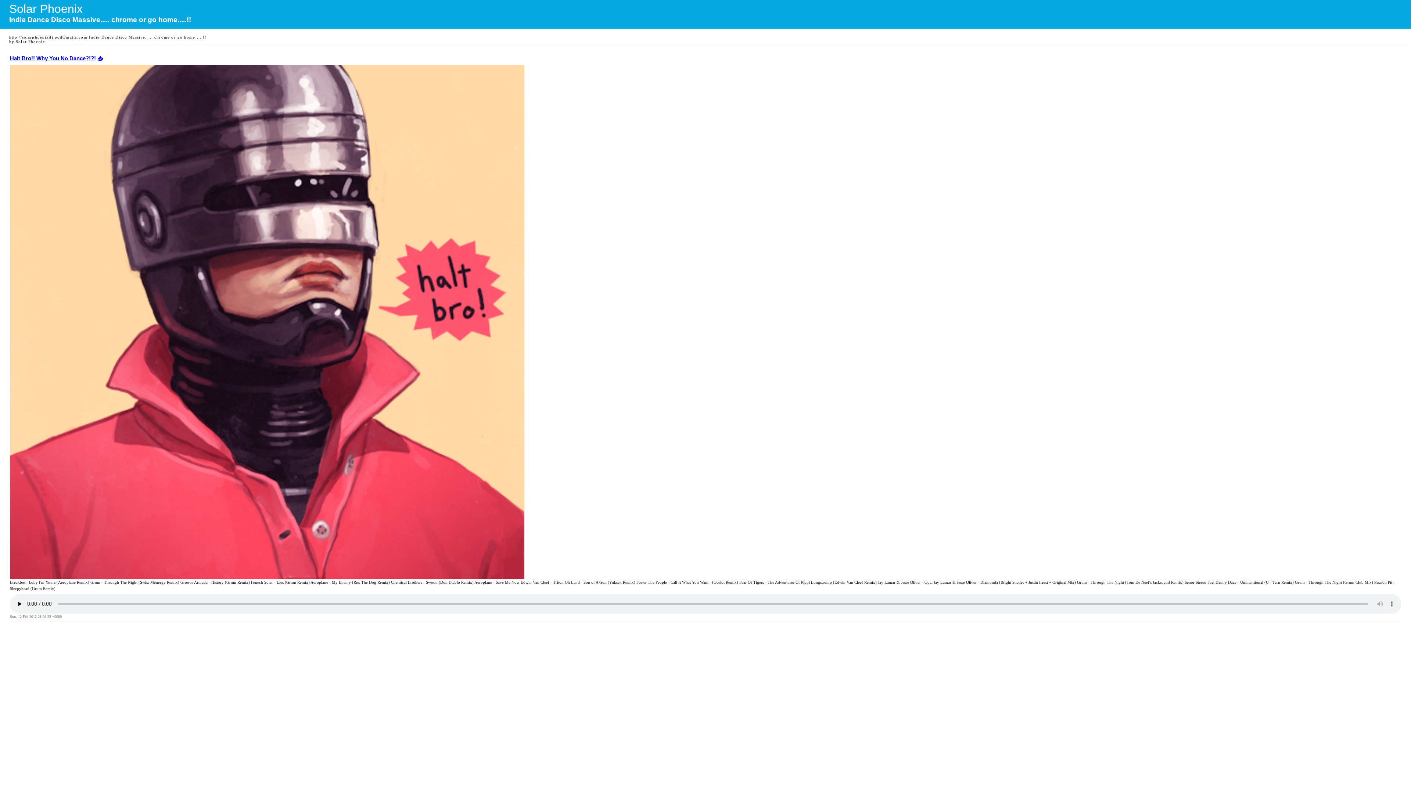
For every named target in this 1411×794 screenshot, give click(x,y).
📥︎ (99, 58)
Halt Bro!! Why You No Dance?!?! (53, 58)
